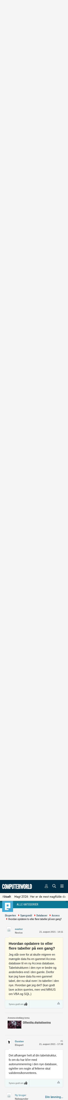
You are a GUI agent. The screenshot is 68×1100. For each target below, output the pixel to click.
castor (19, 929)
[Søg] (54, 886)
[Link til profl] (9, 1041)
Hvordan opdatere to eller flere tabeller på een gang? (35, 919)
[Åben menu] (62, 886)
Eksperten (10, 915)
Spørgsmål (26, 915)
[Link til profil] (9, 929)
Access (56, 915)
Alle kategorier (27, 904)
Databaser (41, 915)
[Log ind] (46, 886)
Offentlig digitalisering (37, 1022)
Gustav (19, 1041)
